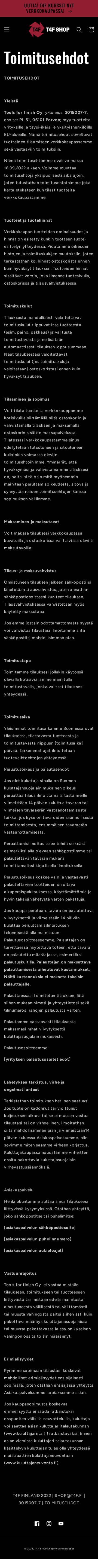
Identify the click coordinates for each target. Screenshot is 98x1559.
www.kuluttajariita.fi (26, 1433)
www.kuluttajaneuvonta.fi (31, 1462)
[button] (7, 30)
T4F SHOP (41, 1548)
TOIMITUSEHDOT (62, 1502)
